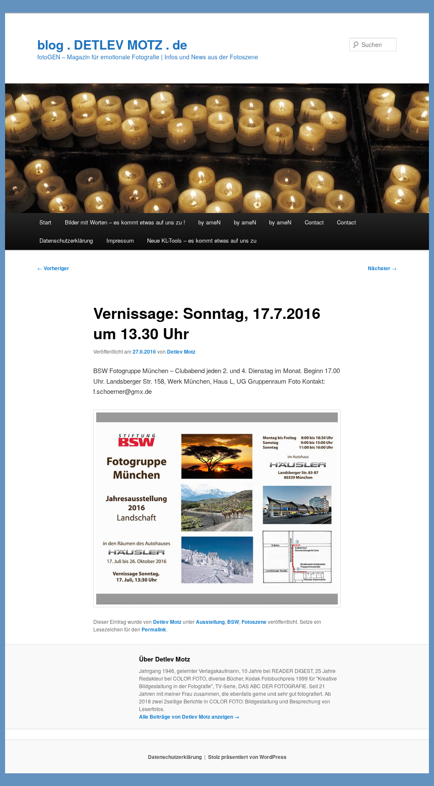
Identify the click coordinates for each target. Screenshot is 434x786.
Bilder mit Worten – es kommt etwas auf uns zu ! (125, 222)
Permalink (154, 629)
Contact (314, 222)
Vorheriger (53, 268)
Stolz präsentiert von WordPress (247, 757)
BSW (233, 621)
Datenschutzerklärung (66, 240)
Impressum (120, 240)
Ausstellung (210, 621)
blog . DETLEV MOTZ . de (112, 44)
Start (45, 222)
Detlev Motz (181, 351)
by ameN (209, 222)
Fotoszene (254, 621)
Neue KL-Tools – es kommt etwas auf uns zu (201, 240)
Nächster (382, 268)
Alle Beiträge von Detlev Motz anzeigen (189, 716)
